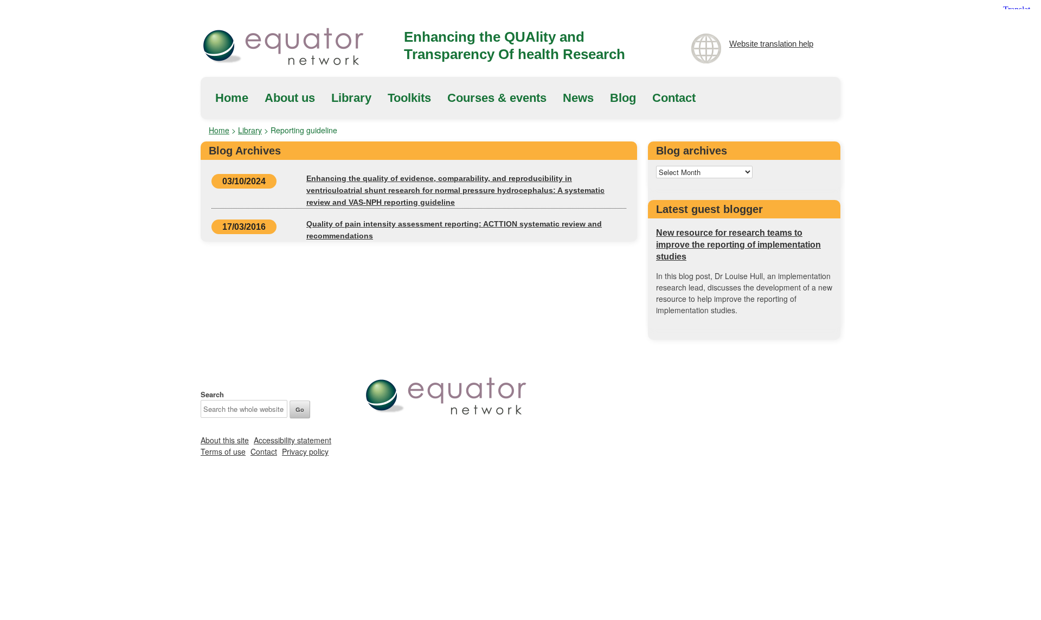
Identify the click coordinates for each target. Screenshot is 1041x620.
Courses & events (497, 98)
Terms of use (223, 451)
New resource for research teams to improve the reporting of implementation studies (738, 244)
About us (290, 98)
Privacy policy (305, 451)
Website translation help (771, 43)
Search (212, 394)
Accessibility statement (292, 440)
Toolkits (409, 98)
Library (351, 98)
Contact (674, 98)
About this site (225, 440)
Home (231, 98)
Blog (623, 98)
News (578, 98)
